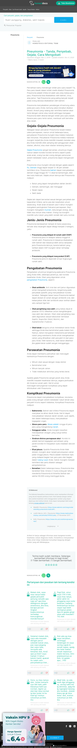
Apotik (24, 9)
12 (28, 629)
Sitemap (30, 747)
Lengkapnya (51, 526)
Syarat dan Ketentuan (45, 745)
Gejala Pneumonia (34, 150)
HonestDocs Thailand (42, 747)
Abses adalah (53, 424)
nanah (55, 427)
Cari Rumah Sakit (17, 9)
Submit (55, 738)
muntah (48, 210)
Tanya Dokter (31, 9)
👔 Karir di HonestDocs (60, 745)
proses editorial (39, 503)
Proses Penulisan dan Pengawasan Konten (14, 747)
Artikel (37, 9)
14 (28, 673)
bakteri (53, 170)
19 (55, 673)
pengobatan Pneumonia (37, 280)
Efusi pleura (37, 449)
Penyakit (5, 9)
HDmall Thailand (57, 747)
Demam (33, 168)
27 (28, 710)
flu (28, 168)
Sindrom (35, 438)
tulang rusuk (43, 460)
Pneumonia (15, 35)
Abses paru (37, 424)
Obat (10, 9)
